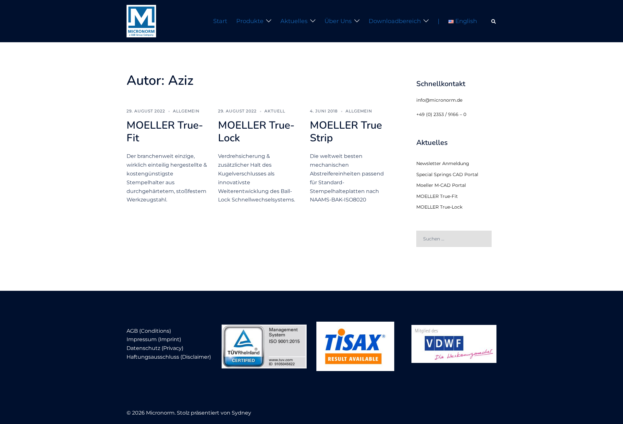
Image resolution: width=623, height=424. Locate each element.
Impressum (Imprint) (154, 339)
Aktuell (274, 111)
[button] (493, 21)
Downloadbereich (395, 21)
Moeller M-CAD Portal (441, 185)
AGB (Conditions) (149, 331)
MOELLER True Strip (346, 131)
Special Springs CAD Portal (447, 174)
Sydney (241, 413)
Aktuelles (294, 21)
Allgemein (186, 111)
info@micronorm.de (439, 100)
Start (220, 21)
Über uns (338, 21)
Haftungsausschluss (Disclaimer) (169, 357)
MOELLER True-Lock (256, 131)
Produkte (249, 21)
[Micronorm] (141, 21)
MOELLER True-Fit (165, 131)
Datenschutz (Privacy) (155, 348)
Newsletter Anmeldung (442, 163)
